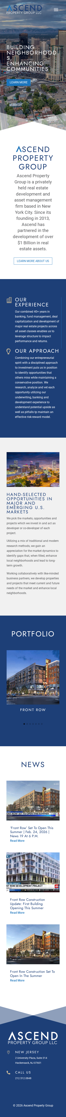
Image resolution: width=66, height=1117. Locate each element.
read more (17, 840)
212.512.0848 (23, 1078)
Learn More (18, 82)
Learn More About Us (33, 261)
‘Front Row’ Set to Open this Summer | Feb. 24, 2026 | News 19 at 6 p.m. (31, 832)
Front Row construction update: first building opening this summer (27, 903)
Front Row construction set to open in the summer (32, 973)
